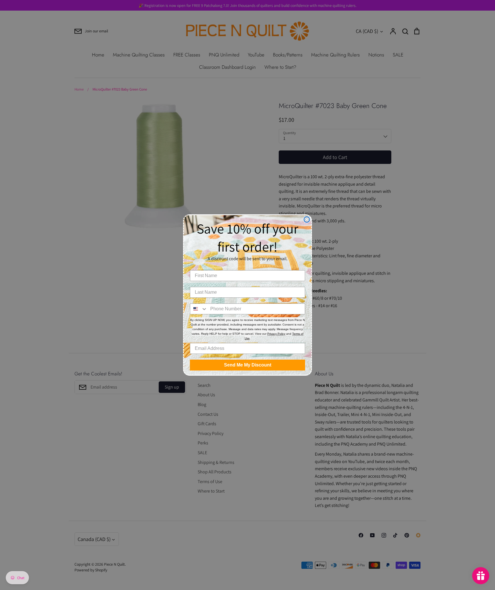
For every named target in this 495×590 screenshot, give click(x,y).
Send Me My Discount (247, 364)
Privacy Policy (276, 333)
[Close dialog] (307, 219)
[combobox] (198, 309)
